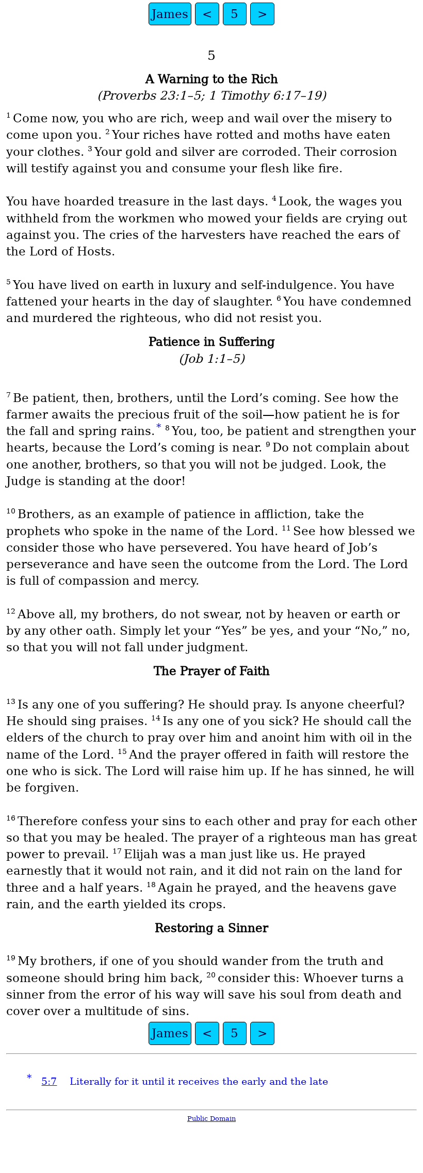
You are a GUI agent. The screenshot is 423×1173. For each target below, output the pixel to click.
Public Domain (211, 1118)
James (170, 14)
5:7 (49, 1081)
